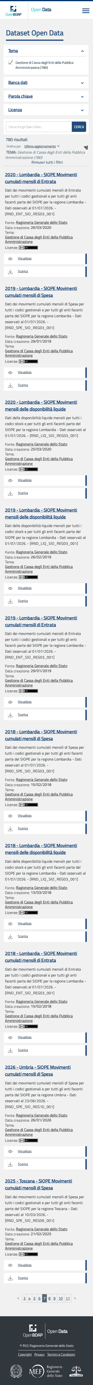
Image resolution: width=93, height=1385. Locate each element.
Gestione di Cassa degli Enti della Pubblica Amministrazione (39, 239)
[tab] (46, 51)
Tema (13, 50)
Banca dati (17, 82)
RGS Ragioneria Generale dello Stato (48, 1345)
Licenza (15, 109)
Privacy (39, 1354)
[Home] (13, 11)
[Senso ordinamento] (85, 147)
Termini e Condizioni (61, 1354)
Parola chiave (20, 96)
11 (68, 1298)
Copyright (25, 1354)
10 (60, 1298)
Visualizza (24, 258)
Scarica (23, 271)
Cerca (79, 126)
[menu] (85, 10)
